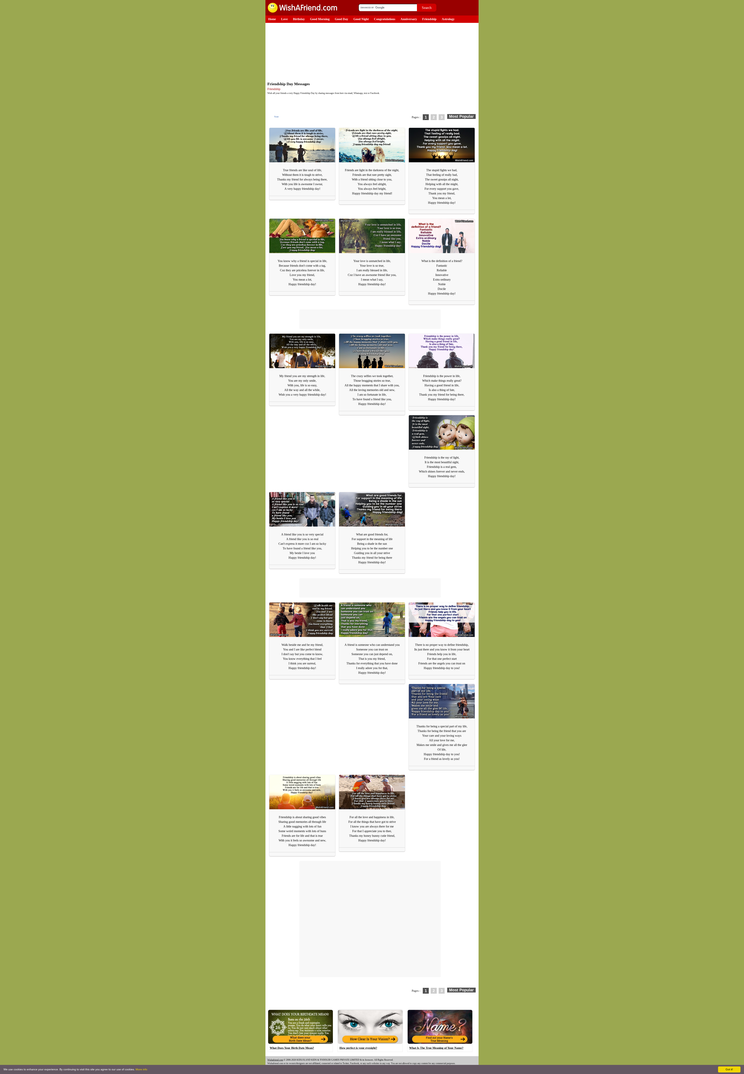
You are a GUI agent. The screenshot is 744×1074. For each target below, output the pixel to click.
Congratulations (384, 19)
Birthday (299, 19)
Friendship (429, 19)
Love (284, 19)
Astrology (448, 19)
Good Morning (320, 19)
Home (272, 19)
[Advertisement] (373, 52)
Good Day (341, 19)
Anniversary (408, 19)
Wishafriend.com (275, 1060)
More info (141, 1069)
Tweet (276, 117)
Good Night (361, 19)
